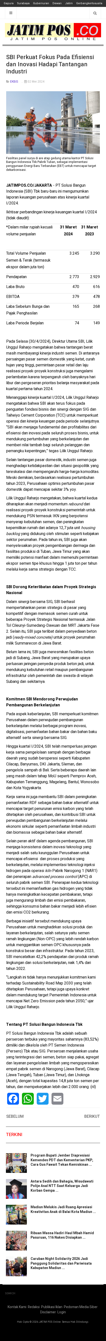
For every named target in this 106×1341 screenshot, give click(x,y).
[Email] (57, 1099)
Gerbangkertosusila (89, 3)
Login (61, 1312)
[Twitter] (43, 1099)
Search (10, 1293)
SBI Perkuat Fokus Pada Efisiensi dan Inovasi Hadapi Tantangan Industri (50, 64)
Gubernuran (41, 3)
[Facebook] (13, 1099)
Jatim (69, 3)
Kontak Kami (17, 1307)
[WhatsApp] (28, 1099)
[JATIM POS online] (53, 32)
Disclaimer (48, 1312)
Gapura (9, 3)
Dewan (57, 3)
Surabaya (23, 3)
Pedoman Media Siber (81, 1307)
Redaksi (34, 1307)
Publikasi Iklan (51, 1307)
